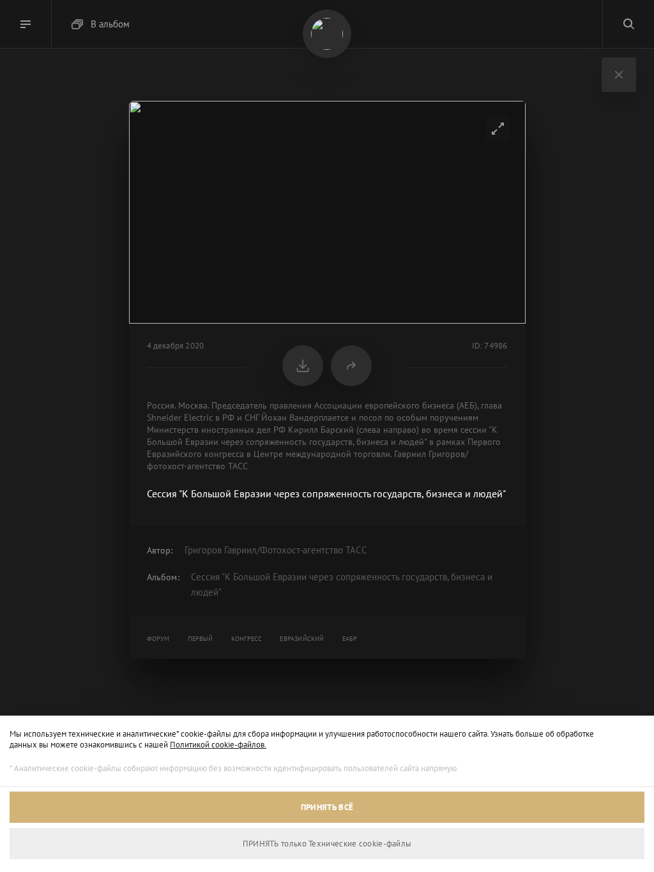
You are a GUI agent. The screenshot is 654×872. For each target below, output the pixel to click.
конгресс (246, 639)
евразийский (302, 639)
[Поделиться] (351, 365)
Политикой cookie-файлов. (218, 744)
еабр (350, 639)
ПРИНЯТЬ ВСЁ (327, 807)
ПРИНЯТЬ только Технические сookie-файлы (327, 843)
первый (200, 639)
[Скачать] (302, 365)
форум (158, 639)
